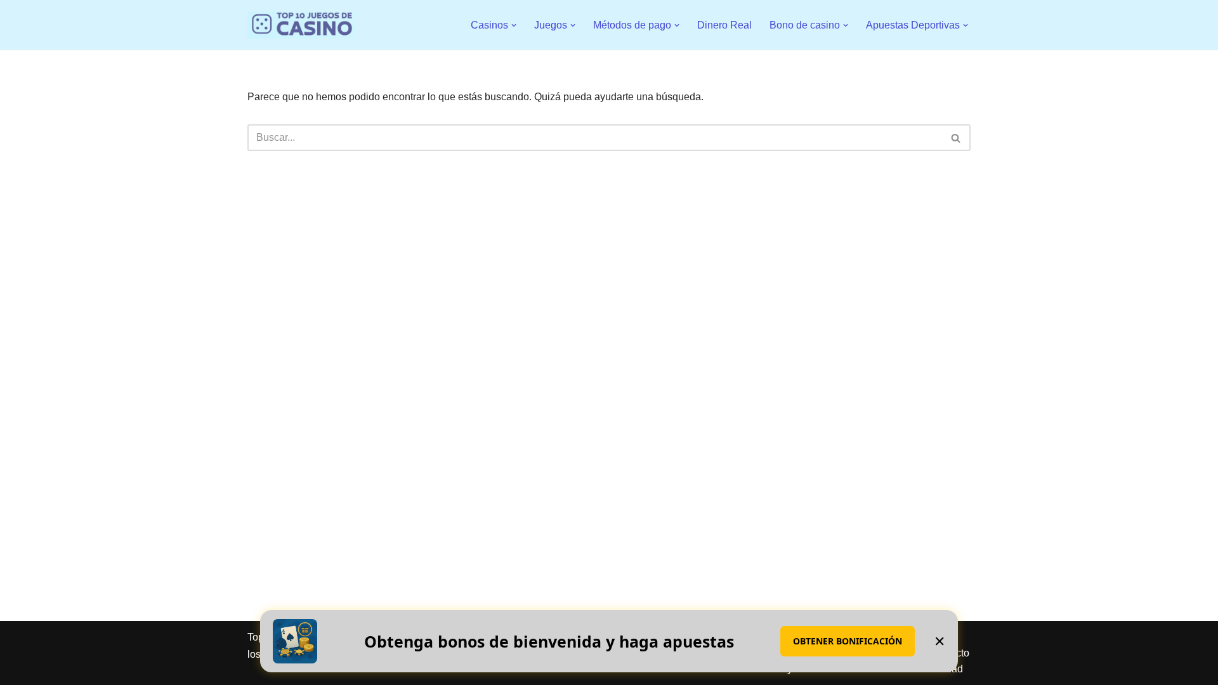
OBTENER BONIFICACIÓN (847, 641)
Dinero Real (724, 25)
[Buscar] (956, 137)
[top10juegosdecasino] (302, 25)
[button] (513, 25)
